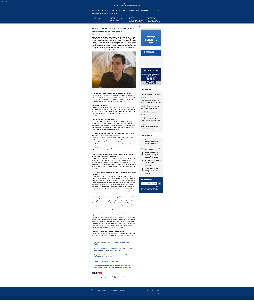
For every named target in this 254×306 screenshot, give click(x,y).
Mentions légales (113, 290)
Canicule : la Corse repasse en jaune (107, 261)
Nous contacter (123, 290)
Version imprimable (121, 277)
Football (118, 10)
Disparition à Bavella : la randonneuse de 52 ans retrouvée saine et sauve (154, 20)
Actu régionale (96, 10)
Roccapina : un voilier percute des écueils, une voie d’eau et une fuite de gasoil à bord (136, 20)
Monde (137, 10)
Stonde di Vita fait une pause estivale (98, 19)
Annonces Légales (145, 10)
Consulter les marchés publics (100, 13)
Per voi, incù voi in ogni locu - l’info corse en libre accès (127, 5)
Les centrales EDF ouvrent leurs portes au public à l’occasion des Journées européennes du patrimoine (151, 97)
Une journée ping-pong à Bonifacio (150, 91)
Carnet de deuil (114, 13)
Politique (111, 10)
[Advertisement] (24, 303)
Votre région (131, 10)
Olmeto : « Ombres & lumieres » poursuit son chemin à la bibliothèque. (149, 125)
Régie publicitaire (102, 290)
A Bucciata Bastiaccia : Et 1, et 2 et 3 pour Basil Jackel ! (117, 19)
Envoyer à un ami (107, 277)
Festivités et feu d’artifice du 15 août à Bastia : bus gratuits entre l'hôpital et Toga (150, 117)
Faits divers (105, 10)
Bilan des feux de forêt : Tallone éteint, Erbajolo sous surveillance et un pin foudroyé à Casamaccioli (113, 266)
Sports (124, 10)
